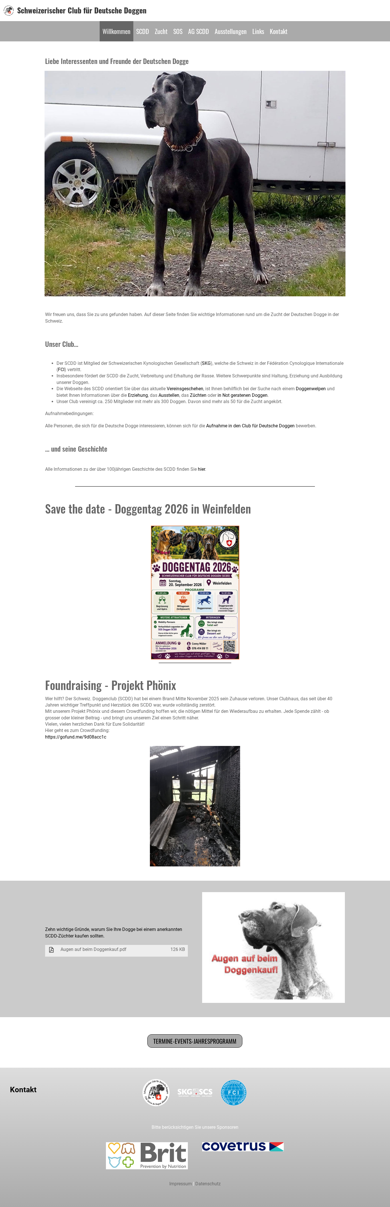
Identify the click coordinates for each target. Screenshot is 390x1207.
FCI (61, 369)
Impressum (180, 1183)
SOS (177, 31)
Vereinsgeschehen (185, 388)
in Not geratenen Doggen (243, 395)
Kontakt (279, 31)
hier (201, 469)
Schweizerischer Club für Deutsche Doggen (81, 10)
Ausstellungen (231, 31)
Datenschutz (208, 1183)
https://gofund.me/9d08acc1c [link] (75, 737)
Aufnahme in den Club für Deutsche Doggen (250, 426)
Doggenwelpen (311, 388)
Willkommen (116, 31)
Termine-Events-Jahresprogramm (194, 1041)
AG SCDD (198, 31)
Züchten (198, 395)
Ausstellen (168, 395)
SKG (206, 363)
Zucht (161, 31)
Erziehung (138, 395)
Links (258, 31)
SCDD (142, 31)
